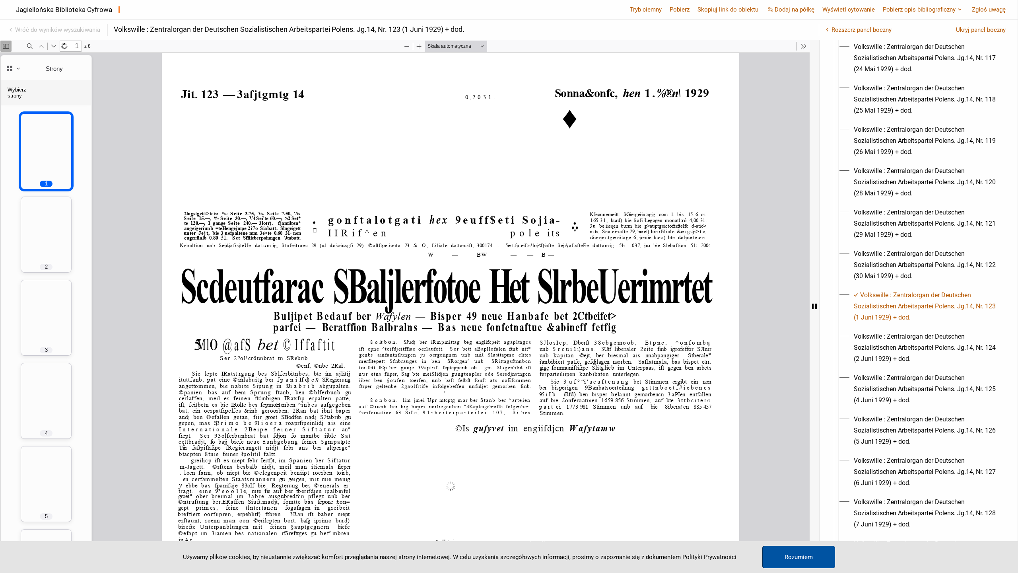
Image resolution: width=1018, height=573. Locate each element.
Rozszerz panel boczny (861, 29)
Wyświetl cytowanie (848, 9)
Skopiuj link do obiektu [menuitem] (727, 9)
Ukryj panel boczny (981, 29)
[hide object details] (814, 306)
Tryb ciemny (646, 9)
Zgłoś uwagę (989, 9)
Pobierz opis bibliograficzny (919, 9)
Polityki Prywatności (709, 557)
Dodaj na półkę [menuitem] (794, 9)
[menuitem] (925, 58)
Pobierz (680, 9)
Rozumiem (799, 557)
